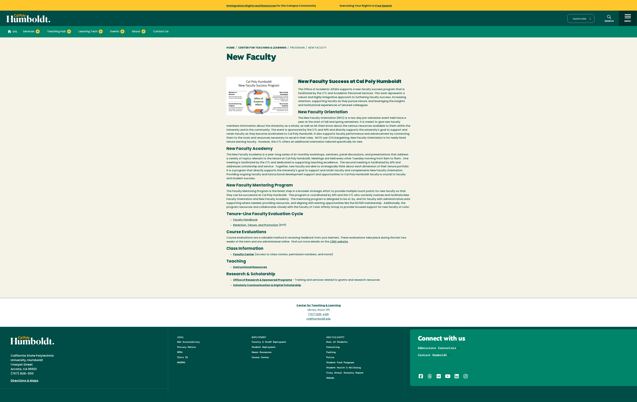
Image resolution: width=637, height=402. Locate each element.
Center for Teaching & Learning (262, 48)
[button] (580, 18)
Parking (331, 352)
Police (330, 357)
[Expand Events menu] (122, 31)
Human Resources (262, 352)
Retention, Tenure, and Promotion (255, 225)
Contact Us (161, 31)
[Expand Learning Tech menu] (101, 31)
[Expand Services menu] (38, 31)
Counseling (333, 347)
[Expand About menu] (143, 31)
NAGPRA (181, 362)
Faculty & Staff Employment (269, 342)
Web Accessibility (188, 342)
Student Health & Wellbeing (343, 367)
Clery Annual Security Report (344, 372)
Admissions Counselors (437, 348)
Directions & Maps (24, 380)
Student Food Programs (340, 362)
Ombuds (330, 377)
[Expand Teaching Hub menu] (69, 31)
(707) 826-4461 (318, 314)
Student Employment (264, 347)
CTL (15, 32)
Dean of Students (337, 342)
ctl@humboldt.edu (318, 319)
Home (230, 48)
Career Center (260, 357)
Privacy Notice (186, 347)
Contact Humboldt (432, 355)
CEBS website (339, 242)
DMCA (179, 352)
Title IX (182, 357)
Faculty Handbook (245, 220)
